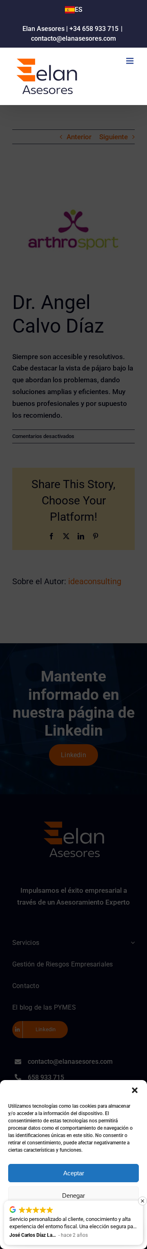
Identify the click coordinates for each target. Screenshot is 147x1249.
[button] (135, 1090)
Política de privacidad (81, 1237)
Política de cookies (33, 1237)
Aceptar (73, 1173)
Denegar (73, 1195)
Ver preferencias (74, 1217)
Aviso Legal (121, 1237)
